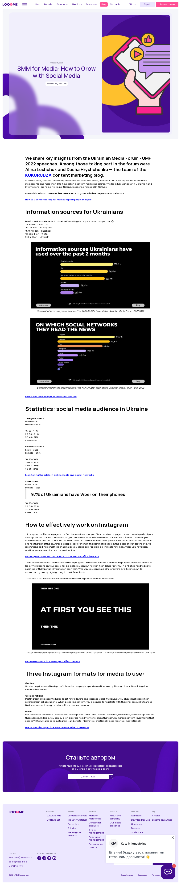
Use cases (137, 824)
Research (136, 828)
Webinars (136, 815)
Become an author (162, 820)
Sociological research (74, 834)
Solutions (62, 4)
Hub (37, 4)
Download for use (140, 820)
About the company (115, 817)
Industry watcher (77, 820)
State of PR (137, 832)
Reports (48, 4)
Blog (103, 4)
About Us (77, 4)
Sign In (147, 4)
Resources (91, 4)
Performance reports (96, 845)
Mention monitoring (95, 817)
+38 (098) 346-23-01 (20, 857)
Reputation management (96, 838)
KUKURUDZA (38, 175)
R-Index (72, 828)
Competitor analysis (95, 824)
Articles (156, 815)
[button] (133, 4)
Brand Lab (73, 824)
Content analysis (77, 815)
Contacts (115, 4)
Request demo (167, 4)
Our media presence (115, 824)
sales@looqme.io (18, 861)
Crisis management (96, 831)
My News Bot (53, 820)
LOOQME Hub (53, 815)
